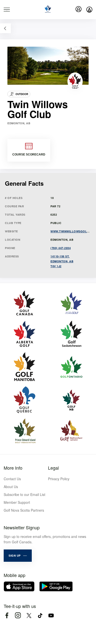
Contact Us (12, 478)
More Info (13, 467)
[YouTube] (51, 615)
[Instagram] (18, 615)
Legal (53, 467)
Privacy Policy (58, 478)
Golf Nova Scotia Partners (24, 510)
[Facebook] (7, 615)
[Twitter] (29, 615)
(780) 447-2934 (60, 248)
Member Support (17, 502)
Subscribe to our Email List (24, 494)
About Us (11, 486)
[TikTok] (40, 615)
